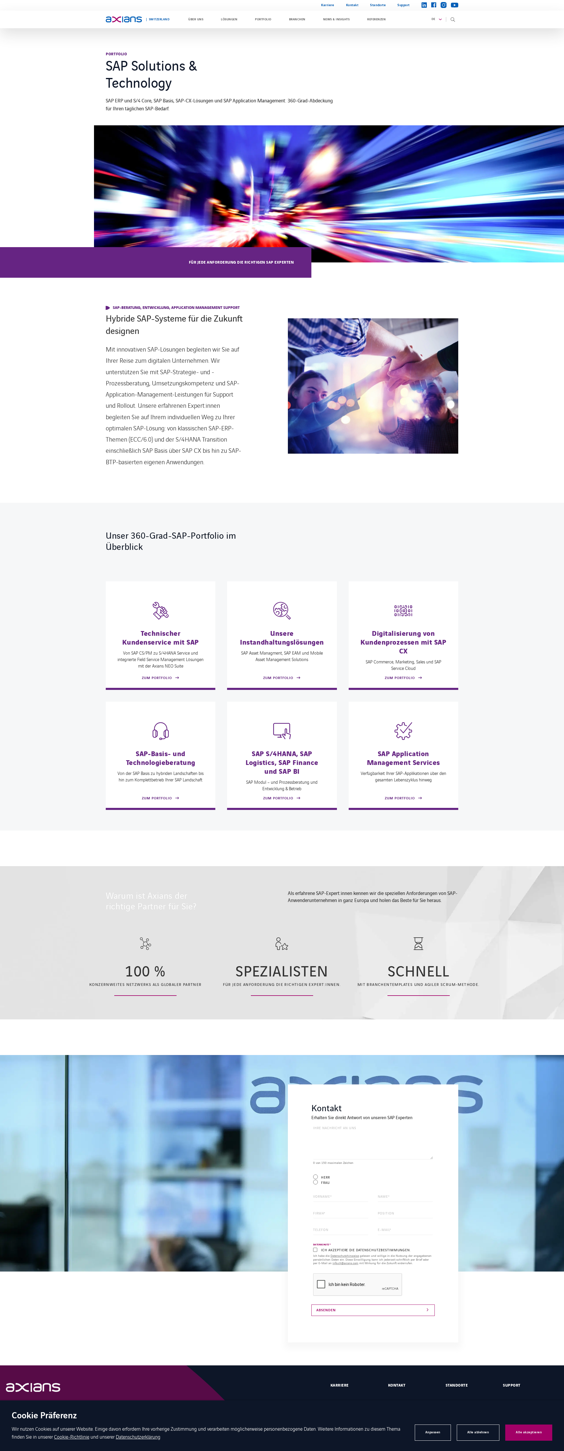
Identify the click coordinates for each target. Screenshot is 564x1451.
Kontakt (352, 5)
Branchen (297, 19)
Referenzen (376, 19)
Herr (325, 1177)
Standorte (378, 5)
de (433, 19)
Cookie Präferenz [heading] (44, 1416)
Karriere (327, 5)
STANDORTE (457, 1385)
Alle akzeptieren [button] (529, 1432)
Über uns (195, 19)
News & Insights (336, 19)
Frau (325, 1182)
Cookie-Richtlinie (71, 1436)
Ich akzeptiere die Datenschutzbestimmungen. (366, 1250)
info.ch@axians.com (345, 1263)
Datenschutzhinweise (344, 1255)
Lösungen (229, 19)
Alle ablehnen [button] (478, 1432)
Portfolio (263, 19)
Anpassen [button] (432, 1432)
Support (403, 5)
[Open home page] (124, 19)
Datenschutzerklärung (138, 1436)
